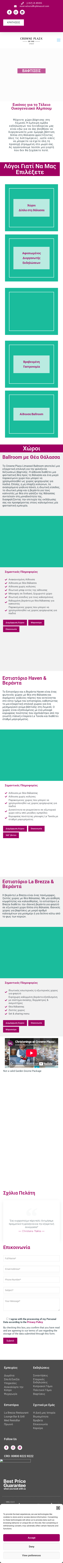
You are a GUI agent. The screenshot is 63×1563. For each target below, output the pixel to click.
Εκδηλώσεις (41, 1367)
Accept (31, 1537)
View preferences (31, 1555)
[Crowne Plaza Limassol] (31, 40)
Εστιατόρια (11, 1405)
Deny (31, 1546)
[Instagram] (15, 12)
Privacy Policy (35, 1322)
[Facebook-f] (9, 12)
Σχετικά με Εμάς (44, 1405)
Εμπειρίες (10, 1367)
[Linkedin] (22, 12)
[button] (58, 1508)
